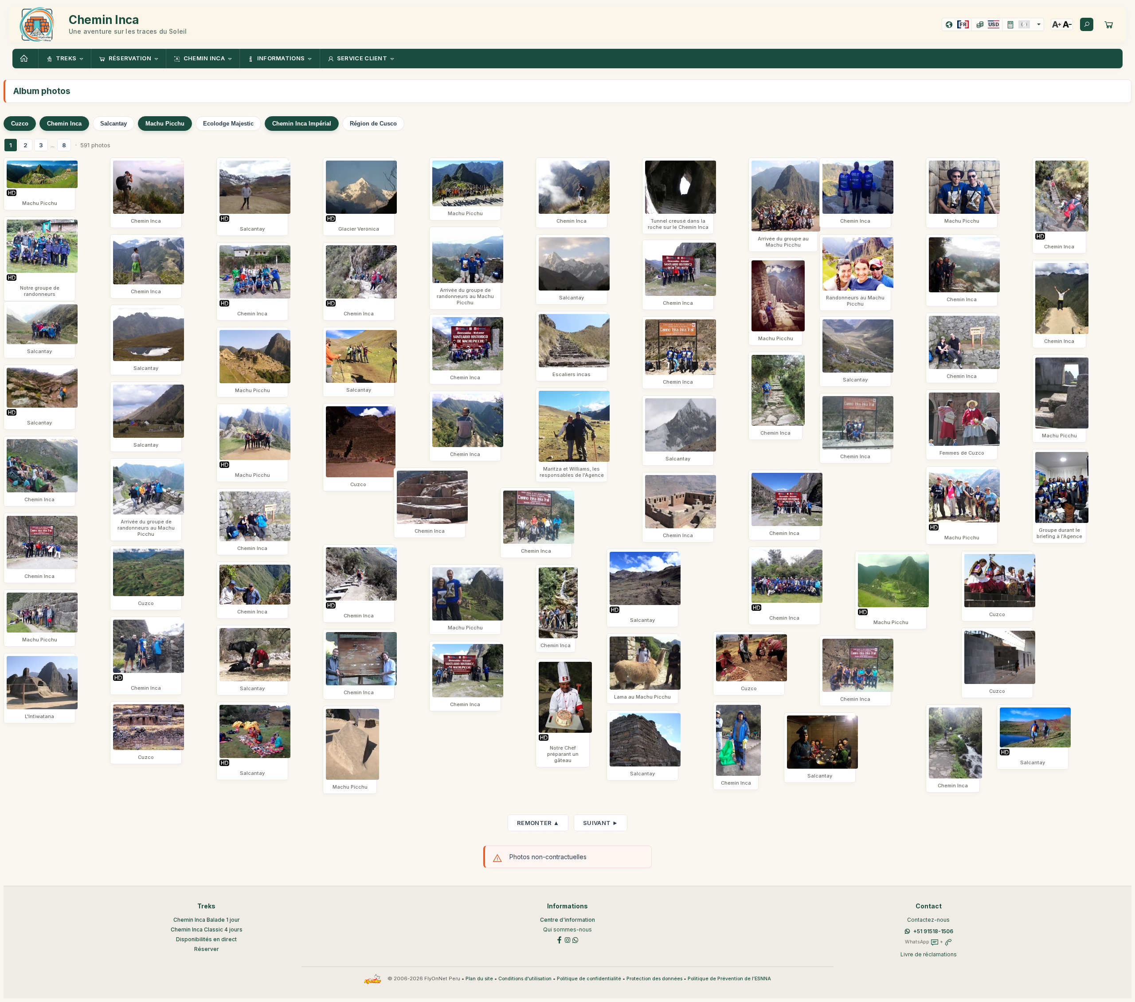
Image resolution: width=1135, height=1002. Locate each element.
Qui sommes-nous (567, 929)
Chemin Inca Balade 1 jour (206, 919)
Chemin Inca (64, 123)
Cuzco (19, 123)
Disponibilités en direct (206, 939)
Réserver (206, 949)
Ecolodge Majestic (228, 123)
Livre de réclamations (928, 954)
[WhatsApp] (575, 939)
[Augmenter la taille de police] (1056, 24)
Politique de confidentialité (589, 979)
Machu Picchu (164, 123)
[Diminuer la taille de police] (1067, 24)
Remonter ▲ (538, 822)
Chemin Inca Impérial (301, 123)
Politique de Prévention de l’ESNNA (729, 979)
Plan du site (479, 979)
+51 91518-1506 (933, 931)
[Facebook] (560, 939)
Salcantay (113, 123)
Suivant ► (600, 822)
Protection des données (654, 979)
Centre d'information (567, 919)
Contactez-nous (928, 919)
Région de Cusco (373, 123)
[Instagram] (567, 939)
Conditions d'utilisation (525, 979)
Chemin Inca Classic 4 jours (207, 929)
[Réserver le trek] (1108, 24)
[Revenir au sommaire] (25, 58)
